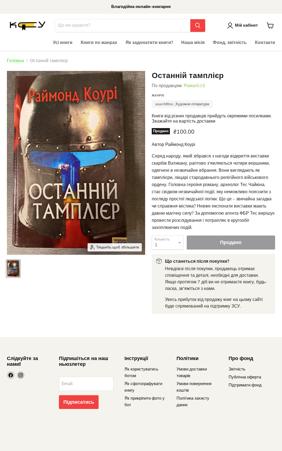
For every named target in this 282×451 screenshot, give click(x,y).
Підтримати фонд (245, 385)
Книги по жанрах (99, 43)
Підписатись (78, 402)
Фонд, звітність (230, 43)
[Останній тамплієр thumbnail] (13, 268)
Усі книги (62, 43)
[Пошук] (197, 25)
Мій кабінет (246, 25)
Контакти (265, 43)
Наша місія (193, 43)
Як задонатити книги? (149, 43)
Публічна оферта (245, 377)
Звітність (237, 369)
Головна (15, 60)
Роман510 (194, 86)
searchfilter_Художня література (182, 104)
